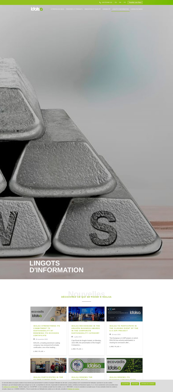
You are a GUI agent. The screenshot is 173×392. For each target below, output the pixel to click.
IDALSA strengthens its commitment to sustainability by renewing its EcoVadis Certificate (46, 330)
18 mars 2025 (116, 334)
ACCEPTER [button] (125, 383)
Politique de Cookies (73, 389)
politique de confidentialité (10, 387)
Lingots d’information (120, 9)
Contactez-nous (137, 9)
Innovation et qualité (93, 9)
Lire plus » (39, 351)
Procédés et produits (74, 9)
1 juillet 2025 (77, 337)
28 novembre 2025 (41, 339)
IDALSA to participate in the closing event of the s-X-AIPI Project (124, 328)
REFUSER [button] (135, 383)
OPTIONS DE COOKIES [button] (147, 383)
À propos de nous (57, 9)
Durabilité (106, 9)
